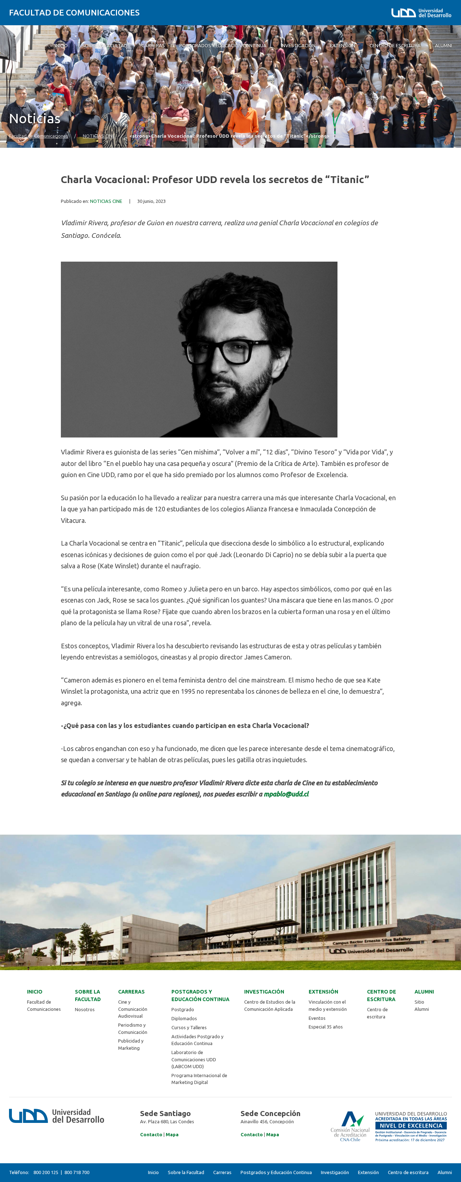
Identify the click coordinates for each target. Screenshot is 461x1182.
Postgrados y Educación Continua (200, 995)
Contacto (151, 1134)
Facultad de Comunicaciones (74, 12)
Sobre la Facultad (88, 995)
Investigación (264, 992)
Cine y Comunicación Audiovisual (132, 1008)
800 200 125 (45, 1172)
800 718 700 (76, 1172)
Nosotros (85, 1009)
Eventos (317, 1018)
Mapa (172, 1134)
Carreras (131, 992)
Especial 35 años (326, 1026)
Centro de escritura (381, 995)
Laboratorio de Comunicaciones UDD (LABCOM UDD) (193, 1059)
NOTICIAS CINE (99, 136)
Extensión (323, 992)
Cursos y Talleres (189, 1027)
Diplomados (184, 1018)
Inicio (34, 992)
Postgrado (182, 1009)
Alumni (424, 992)
